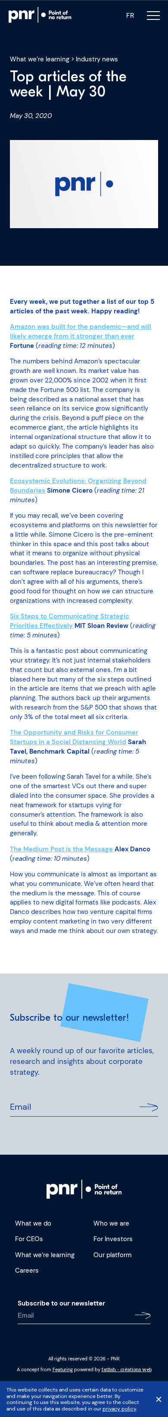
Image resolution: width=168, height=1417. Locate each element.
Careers (27, 1271)
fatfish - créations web (127, 1369)
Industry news (97, 59)
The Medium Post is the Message (61, 849)
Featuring (63, 1369)
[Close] (159, 1399)
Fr (130, 15)
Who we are (111, 1224)
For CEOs (29, 1239)
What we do (33, 1224)
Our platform (112, 1255)
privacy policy (119, 1408)
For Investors (113, 1239)
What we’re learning (39, 59)
